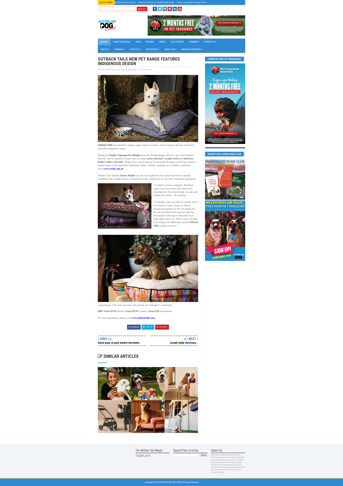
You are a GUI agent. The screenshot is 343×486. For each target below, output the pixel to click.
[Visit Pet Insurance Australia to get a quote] (196, 25)
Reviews (150, 42)
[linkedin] (175, 9)
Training (118, 49)
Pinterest (163, 327)
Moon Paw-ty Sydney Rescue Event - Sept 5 (118, 2)
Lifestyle (135, 49)
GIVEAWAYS (194, 42)
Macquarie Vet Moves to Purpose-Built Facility (155, 2)
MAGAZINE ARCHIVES (191, 49)
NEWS (138, 42)
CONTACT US (210, 42)
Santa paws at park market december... (119, 342)
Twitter (149, 327)
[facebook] (155, 9)
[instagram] (165, 9)
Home (105, 42)
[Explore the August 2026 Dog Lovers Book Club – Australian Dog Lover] (225, 199)
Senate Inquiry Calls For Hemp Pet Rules (192, 2)
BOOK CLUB (170, 49)
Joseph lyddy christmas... (184, 342)
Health (104, 49)
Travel (162, 42)
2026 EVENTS (152, 49)
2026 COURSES (177, 42)
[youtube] (180, 9)
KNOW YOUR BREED (121, 42)
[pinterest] (170, 9)
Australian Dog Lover (171, 482)
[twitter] (160, 9)
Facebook (134, 327)
